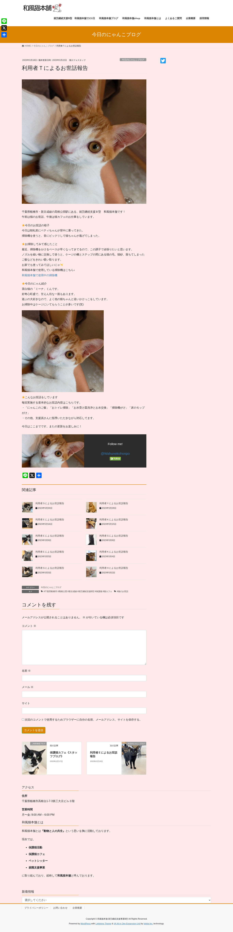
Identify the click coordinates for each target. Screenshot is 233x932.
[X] (4, 28)
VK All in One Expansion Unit (127, 923)
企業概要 (77, 907)
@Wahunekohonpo (115, 453)
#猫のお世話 (122, 591)
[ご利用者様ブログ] (34, 758)
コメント (29, 625)
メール (27, 687)
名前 (26, 670)
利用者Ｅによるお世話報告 (49, 519)
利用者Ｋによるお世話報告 (113, 519)
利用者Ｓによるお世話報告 (49, 503)
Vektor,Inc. (148, 923)
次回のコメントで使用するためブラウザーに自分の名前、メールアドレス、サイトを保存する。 (83, 719)
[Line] (4, 21)
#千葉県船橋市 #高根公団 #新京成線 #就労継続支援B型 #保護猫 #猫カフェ (78, 591)
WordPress (86, 923)
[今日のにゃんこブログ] (134, 758)
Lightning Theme (103, 923)
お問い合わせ (60, 907)
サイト (26, 703)
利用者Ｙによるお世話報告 (113, 503)
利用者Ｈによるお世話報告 (113, 568)
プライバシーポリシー (36, 907)
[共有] (4, 34)
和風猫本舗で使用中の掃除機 (39, 275)
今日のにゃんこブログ (133, 59)
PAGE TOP (224, 901)
